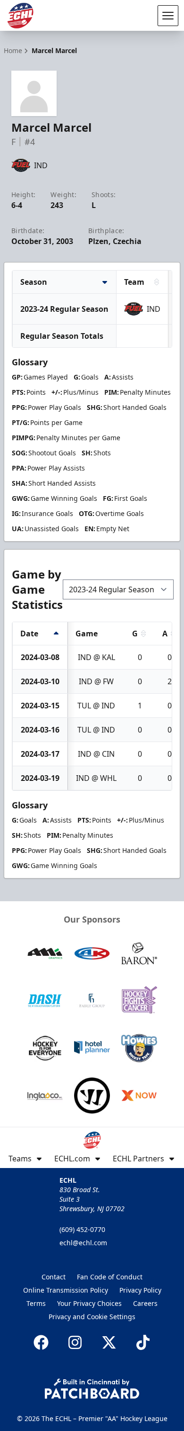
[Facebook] (41, 1342)
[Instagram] (75, 1342)
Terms (36, 1303)
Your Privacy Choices (89, 1303)
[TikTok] (143, 1342)
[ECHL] (20, 15)
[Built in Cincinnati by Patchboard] (92, 1388)
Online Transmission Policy (65, 1290)
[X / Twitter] (109, 1342)
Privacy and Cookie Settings (92, 1316)
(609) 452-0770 (82, 1229)
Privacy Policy (140, 1290)
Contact (54, 1276)
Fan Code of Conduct (109, 1276)
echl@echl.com (83, 1242)
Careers (145, 1303)
